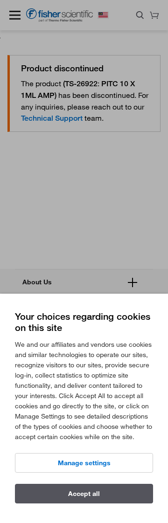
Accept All (84, 493)
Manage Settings (84, 463)
